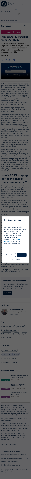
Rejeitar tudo (10, 255)
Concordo (22, 255)
